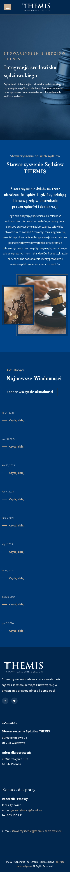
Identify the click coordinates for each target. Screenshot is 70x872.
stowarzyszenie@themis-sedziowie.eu (36, 831)
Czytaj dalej (16, 420)
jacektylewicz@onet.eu (26, 810)
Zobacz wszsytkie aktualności (30, 392)
